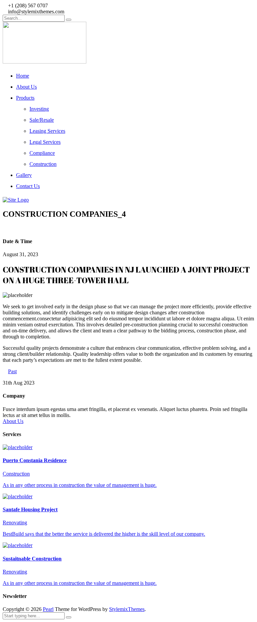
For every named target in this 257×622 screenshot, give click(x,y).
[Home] (16, 200)
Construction (43, 164)
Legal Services (45, 142)
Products (25, 98)
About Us (26, 87)
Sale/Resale (41, 120)
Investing (39, 109)
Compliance (42, 153)
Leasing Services (47, 131)
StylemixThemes (127, 609)
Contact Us (28, 186)
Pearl (48, 609)
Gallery (24, 175)
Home (22, 76)
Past (12, 371)
